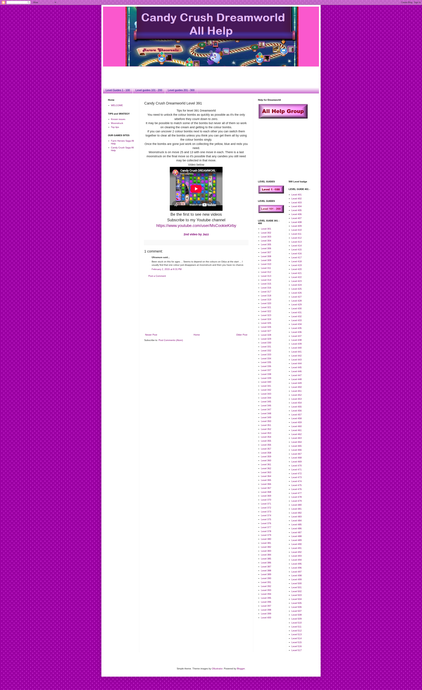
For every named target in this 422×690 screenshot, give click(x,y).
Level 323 (266, 315)
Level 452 (296, 395)
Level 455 (296, 406)
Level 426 (296, 292)
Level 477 (296, 493)
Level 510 (296, 622)
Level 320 (266, 303)
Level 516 (296, 646)
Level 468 (296, 457)
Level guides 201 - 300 (181, 90)
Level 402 (296, 198)
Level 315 (266, 283)
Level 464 (296, 442)
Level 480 (296, 505)
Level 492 (296, 552)
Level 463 (296, 438)
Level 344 (266, 397)
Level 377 (266, 527)
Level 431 (296, 312)
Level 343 (266, 393)
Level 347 (266, 409)
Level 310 (266, 264)
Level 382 (266, 547)
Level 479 (296, 501)
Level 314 (266, 280)
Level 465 (296, 446)
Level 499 (296, 579)
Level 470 (296, 465)
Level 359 (266, 456)
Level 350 (266, 421)
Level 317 (266, 291)
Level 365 (266, 480)
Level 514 (296, 638)
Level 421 (296, 273)
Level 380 (266, 539)
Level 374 (266, 515)
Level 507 (296, 611)
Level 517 (296, 650)
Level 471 (296, 469)
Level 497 (296, 571)
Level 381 (266, 543)
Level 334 (266, 358)
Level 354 (266, 437)
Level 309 (266, 260)
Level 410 (296, 230)
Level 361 (266, 464)
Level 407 (296, 218)
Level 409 (296, 226)
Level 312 (266, 272)
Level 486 (296, 528)
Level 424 (296, 285)
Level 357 (266, 448)
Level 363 (266, 472)
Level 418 (296, 261)
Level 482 (296, 512)
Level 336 (266, 366)
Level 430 (296, 308)
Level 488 (296, 536)
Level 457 (296, 414)
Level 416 (296, 253)
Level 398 (266, 609)
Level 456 (296, 410)
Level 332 (266, 350)
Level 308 (266, 256)
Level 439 (296, 343)
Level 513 (296, 634)
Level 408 (296, 222)
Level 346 (266, 405)
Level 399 (266, 613)
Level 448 (296, 379)
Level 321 (266, 307)
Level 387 (266, 566)
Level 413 (296, 241)
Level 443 (296, 359)
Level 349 (266, 417)
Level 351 (266, 425)
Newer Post (151, 334)
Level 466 (296, 450)
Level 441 (296, 351)
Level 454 (296, 402)
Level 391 (266, 582)
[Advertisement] (188, 74)
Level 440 (296, 347)
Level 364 (266, 476)
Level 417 (296, 257)
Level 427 (296, 296)
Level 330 (266, 342)
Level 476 (296, 489)
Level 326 (266, 327)
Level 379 (266, 535)
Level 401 (296, 194)
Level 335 (266, 362)
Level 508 (296, 614)
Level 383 (266, 551)
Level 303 (266, 236)
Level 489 (296, 540)
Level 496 (296, 567)
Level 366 (266, 484)
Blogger (241, 668)
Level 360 (266, 460)
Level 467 (296, 454)
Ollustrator (217, 668)
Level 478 (296, 497)
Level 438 (296, 340)
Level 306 (266, 248)
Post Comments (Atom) (171, 340)
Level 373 (266, 511)
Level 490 (296, 544)
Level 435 (296, 328)
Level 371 (266, 503)
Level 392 (266, 586)
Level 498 (296, 575)
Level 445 (296, 367)
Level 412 (296, 237)
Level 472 (296, 473)
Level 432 (296, 316)
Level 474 (296, 481)
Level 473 (296, 477)
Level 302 (266, 232)
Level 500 (296, 583)
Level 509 (296, 618)
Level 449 (296, 383)
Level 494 (296, 559)
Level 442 (296, 355)
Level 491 (296, 548)
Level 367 (266, 488)
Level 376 (266, 523)
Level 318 (266, 295)
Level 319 (266, 299)
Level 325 (266, 323)
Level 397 (266, 606)
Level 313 (266, 276)
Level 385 (266, 558)
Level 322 (266, 311)
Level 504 (296, 599)
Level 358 (266, 452)
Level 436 (296, 332)
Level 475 (296, 485)
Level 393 (266, 590)
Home (197, 334)
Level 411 (296, 234)
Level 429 (296, 304)
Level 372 (266, 507)
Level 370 (266, 499)
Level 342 (266, 389)
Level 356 (266, 444)
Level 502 (296, 591)
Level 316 (266, 287)
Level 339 (266, 378)
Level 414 (296, 245)
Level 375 (266, 519)
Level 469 (296, 461)
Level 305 (266, 244)
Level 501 (296, 587)
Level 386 (266, 562)
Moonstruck (117, 123)
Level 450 (296, 387)
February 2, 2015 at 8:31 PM (167, 269)
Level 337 (266, 370)
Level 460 (296, 426)
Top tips (115, 127)
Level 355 (266, 440)
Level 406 (296, 214)
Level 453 (296, 399)
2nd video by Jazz (196, 234)
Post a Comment (157, 276)
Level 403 (296, 202)
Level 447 (296, 375)
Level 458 (296, 418)
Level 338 (266, 374)
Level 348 (266, 413)
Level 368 (266, 492)
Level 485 (296, 524)
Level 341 (266, 386)
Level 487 (296, 532)
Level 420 (296, 269)
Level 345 (266, 401)
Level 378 (266, 531)
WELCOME (117, 105)
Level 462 (296, 434)
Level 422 (296, 277)
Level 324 (266, 319)
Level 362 (266, 468)
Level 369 (266, 495)
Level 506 (296, 607)
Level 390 (266, 578)
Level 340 (266, 382)
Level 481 (296, 508)
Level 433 (296, 320)
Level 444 (296, 363)
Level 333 (266, 354)
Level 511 (296, 626)
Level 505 (296, 603)
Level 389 (266, 574)
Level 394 (266, 594)
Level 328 (266, 335)
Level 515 (296, 642)
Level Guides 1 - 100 (118, 90)
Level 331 (266, 346)
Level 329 (266, 338)
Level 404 (296, 206)
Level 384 (266, 554)
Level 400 (266, 617)
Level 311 (266, 268)
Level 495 (296, 563)
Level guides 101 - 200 (149, 90)
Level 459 (296, 422)
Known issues (118, 119)
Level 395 (266, 598)
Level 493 (296, 556)
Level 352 (266, 429)
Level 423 (296, 281)
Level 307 (266, 252)
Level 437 (296, 336)
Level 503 (296, 595)
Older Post (241, 334)
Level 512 (296, 630)
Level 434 (296, 324)
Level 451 (296, 391)
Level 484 (296, 520)
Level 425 (296, 288)
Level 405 (296, 210)
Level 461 (296, 430)
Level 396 (266, 602)
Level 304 (266, 240)
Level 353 (266, 433)
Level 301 (266, 228)
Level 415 (296, 249)
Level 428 (296, 300)
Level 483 (296, 516)
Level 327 (266, 331)
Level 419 (296, 265)
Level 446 (296, 371)
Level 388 (266, 570)
